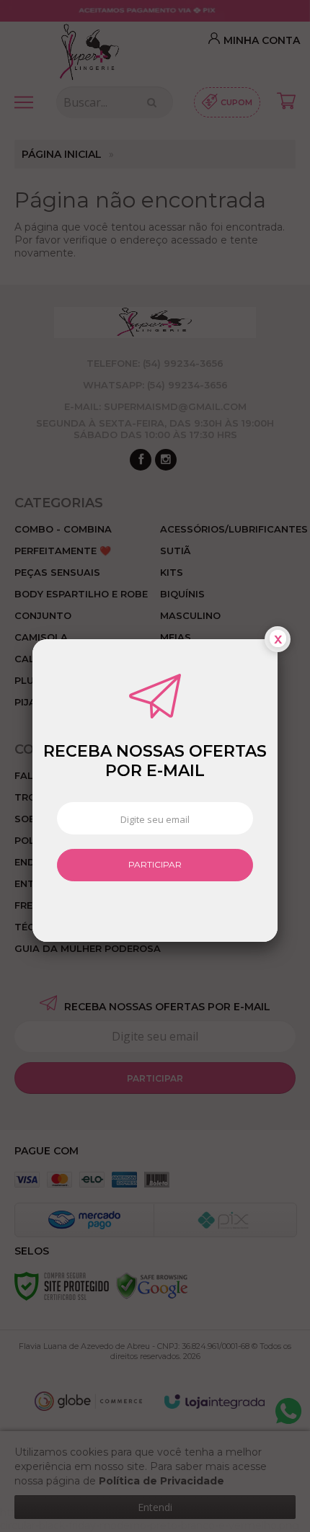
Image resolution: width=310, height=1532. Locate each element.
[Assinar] (155, 866)
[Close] (278, 640)
